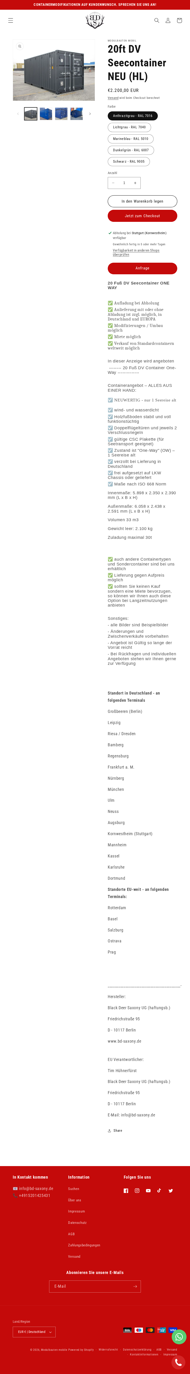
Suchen (73, 1189)
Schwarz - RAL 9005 (129, 161)
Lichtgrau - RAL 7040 (129, 127)
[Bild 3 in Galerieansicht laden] (61, 113)
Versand (113, 98)
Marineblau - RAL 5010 (130, 139)
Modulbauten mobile (54, 1349)
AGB (71, 1234)
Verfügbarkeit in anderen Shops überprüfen (136, 252)
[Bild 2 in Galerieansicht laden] (46, 113)
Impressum (76, 1211)
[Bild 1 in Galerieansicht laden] (30, 113)
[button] (10, 20)
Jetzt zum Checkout (142, 216)
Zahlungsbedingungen (84, 1245)
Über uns (74, 1200)
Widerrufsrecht (108, 1349)
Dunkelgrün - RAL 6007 (131, 150)
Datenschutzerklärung (137, 1349)
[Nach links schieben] (18, 114)
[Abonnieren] (135, 1286)
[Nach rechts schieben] (90, 114)
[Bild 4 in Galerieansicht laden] (76, 113)
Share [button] (118, 1130)
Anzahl (112, 173)
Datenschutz (77, 1223)
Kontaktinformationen (144, 1354)
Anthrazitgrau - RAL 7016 (132, 116)
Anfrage (142, 268)
